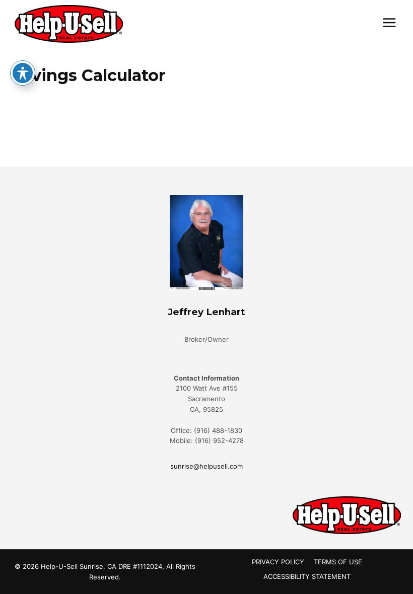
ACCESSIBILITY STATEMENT (307, 576)
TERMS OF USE (338, 562)
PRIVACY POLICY (278, 562)
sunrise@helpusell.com (206, 466)
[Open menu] (389, 22)
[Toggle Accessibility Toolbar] (23, 73)
